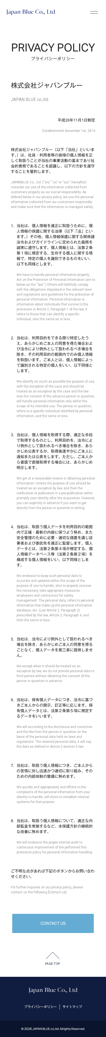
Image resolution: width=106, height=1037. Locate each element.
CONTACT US (53, 923)
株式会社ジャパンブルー (31, 12)
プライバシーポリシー (40, 1007)
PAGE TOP (52, 964)
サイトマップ (72, 1007)
